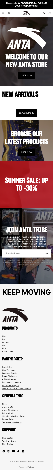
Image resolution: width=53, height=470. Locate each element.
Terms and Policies (26, 467)
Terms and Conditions (11, 422)
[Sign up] (47, 253)
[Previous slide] (3, 4)
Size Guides (7, 444)
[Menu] (3, 13)
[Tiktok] (18, 451)
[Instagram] (8, 451)
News (4, 404)
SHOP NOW (26, 75)
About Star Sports (10, 410)
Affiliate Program (9, 379)
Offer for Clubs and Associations (16, 388)
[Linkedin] (23, 451)
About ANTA (7, 407)
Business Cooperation (11, 382)
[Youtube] (13, 451)
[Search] (9, 13)
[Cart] (50, 13)
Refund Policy (8, 419)
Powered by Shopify (36, 461)
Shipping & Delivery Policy (13, 416)
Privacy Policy (8, 413)
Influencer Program (10, 385)
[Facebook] (3, 451)
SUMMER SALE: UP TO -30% (26, 184)
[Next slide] (50, 4)
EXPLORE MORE (26, 113)
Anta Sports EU (21, 461)
